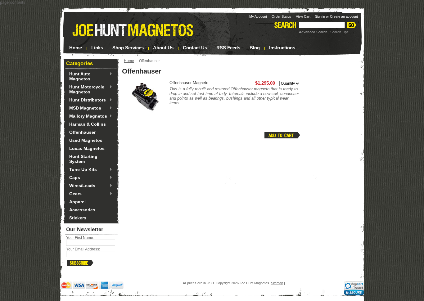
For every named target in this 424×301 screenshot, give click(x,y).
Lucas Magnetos (87, 148)
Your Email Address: (83, 249)
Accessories (82, 209)
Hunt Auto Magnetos (78, 76)
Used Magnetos (85, 140)
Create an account (344, 16)
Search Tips (339, 32)
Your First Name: (80, 238)
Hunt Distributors (86, 100)
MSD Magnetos (83, 108)
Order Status (281, 16)
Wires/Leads (80, 186)
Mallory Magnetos (86, 116)
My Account (258, 16)
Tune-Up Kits (81, 170)
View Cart (303, 16)
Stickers (77, 217)
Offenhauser (82, 132)
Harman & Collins (87, 124)
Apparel (77, 201)
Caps (73, 178)
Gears (74, 194)
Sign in (320, 16)
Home (129, 61)
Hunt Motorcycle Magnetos (85, 89)
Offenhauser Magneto (188, 82)
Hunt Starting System (83, 159)
